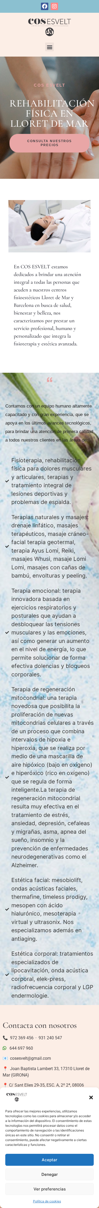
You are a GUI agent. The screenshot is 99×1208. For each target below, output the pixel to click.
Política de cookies (47, 1201)
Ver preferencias (50, 1189)
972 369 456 (22, 1037)
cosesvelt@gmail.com (30, 1058)
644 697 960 (19, 1048)
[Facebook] (44, 6)
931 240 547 (50, 1037)
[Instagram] (54, 6)
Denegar (49, 1174)
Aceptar (49, 1159)
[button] (91, 1097)
